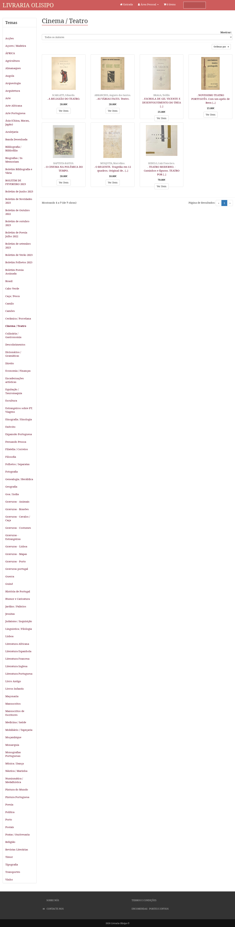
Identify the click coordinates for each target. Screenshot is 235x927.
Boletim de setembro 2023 (18, 245)
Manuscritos (13, 703)
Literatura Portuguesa (18, 673)
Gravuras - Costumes (18, 527)
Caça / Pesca (12, 296)
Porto (8, 819)
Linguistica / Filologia (18, 628)
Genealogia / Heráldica (19, 479)
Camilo (9, 303)
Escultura (11, 400)
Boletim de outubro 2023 (17, 223)
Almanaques (13, 68)
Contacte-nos (55, 908)
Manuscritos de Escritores (14, 712)
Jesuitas (10, 613)
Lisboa (9, 636)
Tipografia (11, 864)
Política (9, 812)
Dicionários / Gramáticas (13, 353)
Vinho (9, 879)
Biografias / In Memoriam (14, 159)
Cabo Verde (12, 288)
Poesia (9, 804)
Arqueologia (13, 83)
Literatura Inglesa (16, 666)
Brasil (9, 281)
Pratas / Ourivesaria (17, 834)
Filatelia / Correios (16, 449)
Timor (9, 857)
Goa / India (12, 494)
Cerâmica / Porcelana (18, 318)
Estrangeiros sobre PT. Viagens (19, 409)
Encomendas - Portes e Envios (150, 908)
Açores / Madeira (15, 45)
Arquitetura (12, 90)
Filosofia (10, 456)
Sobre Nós (52, 900)
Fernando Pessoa (15, 441)
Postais (9, 827)
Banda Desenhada (16, 139)
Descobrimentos (15, 344)
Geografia (11, 486)
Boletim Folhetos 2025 (18, 262)
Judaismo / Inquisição (18, 621)
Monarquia (12, 744)
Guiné (9, 583)
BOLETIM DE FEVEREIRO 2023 (15, 182)
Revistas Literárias (16, 849)
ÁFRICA (10, 53)
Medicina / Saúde (15, 722)
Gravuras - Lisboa (16, 546)
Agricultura (12, 60)
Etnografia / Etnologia (18, 419)
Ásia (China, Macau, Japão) (17, 122)
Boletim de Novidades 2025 (18, 200)
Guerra (9, 576)
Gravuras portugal (16, 568)
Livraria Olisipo (28, 5)
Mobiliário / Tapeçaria (18, 729)
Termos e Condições (143, 900)
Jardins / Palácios (15, 606)
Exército (10, 426)
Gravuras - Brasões (17, 509)
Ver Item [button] (63, 110)
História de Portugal (17, 591)
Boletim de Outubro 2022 (17, 212)
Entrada (127, 4)
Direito (9, 363)
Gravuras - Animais (17, 501)
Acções (9, 38)
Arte (8, 98)
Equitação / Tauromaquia (13, 391)
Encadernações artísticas (14, 380)
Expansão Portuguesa (18, 434)
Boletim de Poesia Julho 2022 (16, 234)
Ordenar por (221, 46)
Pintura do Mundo (16, 789)
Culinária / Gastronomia (13, 335)
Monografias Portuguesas (13, 754)
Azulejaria (11, 131)
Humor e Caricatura (17, 598)
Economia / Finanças (18, 370)
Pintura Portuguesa (17, 797)
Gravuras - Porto (15, 561)
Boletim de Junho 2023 (19, 191)
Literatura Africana (17, 643)
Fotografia (11, 471)
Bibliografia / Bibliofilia (13, 148)
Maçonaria (11, 696)
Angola (9, 75)
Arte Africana (13, 105)
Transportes (12, 872)
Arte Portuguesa (15, 113)
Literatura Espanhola (18, 651)
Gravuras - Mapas (16, 554)
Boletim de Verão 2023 (19, 255)
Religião (10, 842)
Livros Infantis (14, 688)
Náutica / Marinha (16, 771)
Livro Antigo (13, 681)
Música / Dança (14, 763)
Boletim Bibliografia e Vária (18, 170)
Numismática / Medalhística (14, 780)
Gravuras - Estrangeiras (13, 536)
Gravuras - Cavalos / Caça (17, 518)
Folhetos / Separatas (17, 464)
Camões (10, 311)
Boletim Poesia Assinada (14, 271)
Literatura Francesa (17, 658)
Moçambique (13, 737)
